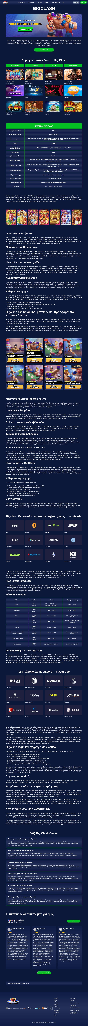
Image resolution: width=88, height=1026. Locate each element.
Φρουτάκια (72, 65)
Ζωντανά (33, 65)
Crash (52, 65)
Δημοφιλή (14, 65)
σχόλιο (73, 921)
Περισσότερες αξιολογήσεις (44, 972)
